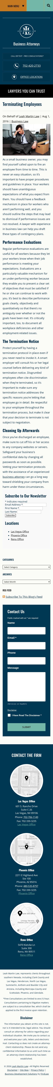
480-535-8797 (30, 886)
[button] (13, 6)
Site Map (24, 1070)
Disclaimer (12, 710)
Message (13, 667)
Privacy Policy (37, 1070)
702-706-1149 (30, 817)
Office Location (31, 77)
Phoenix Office (19, 535)
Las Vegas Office (20, 531)
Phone (12, 652)
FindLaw (45, 1073)
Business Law (19, 121)
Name (11, 622)
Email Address (14, 504)
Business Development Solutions (21, 1073)
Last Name (11, 511)
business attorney (14, 477)
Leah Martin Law (29, 116)
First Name (12, 508)
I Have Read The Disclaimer (27, 715)
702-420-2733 (32, 66)
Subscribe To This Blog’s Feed (24, 596)
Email (12, 637)
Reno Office (17, 539)
